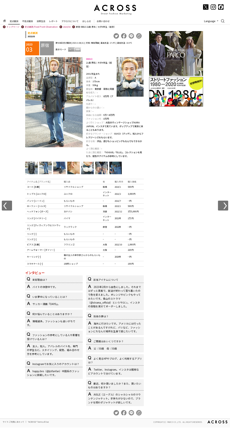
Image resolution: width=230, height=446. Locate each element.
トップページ (12, 26)
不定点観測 (27, 21)
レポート (53, 21)
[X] (205, 7)
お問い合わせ (103, 21)
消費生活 (41, 21)
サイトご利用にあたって (13, 421)
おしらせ (86, 21)
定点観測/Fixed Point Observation (41, 26)
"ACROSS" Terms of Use (38, 421)
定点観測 (14, 21)
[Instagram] (213, 7)
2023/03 (66, 26)
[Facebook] (221, 7)
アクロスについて (70, 21)
